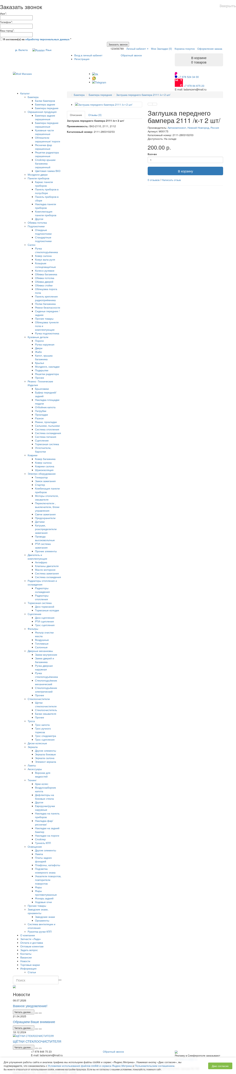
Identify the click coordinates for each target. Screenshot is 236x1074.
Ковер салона (43, 256)
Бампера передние (46, 108)
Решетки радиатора (47, 374)
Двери (38, 348)
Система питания (45, 436)
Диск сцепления (44, 617)
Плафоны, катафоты (47, 865)
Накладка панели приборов (45, 206)
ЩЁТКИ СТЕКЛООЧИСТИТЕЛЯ (37, 1041)
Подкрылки (41, 370)
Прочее (39, 377)
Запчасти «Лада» (30, 939)
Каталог (25, 93)
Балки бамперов (45, 100)
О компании (27, 935)
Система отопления (47, 429)
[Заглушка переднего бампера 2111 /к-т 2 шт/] (108, 104)
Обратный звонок (131, 55)
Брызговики (42, 388)
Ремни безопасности (47, 307)
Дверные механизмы (40, 651)
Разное (39, 418)
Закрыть (227, 6)
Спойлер (40, 839)
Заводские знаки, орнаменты (38, 911)
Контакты (25, 953)
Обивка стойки (44, 285)
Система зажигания (47, 573)
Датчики (40, 521)
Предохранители (45, 518)
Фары (38, 887)
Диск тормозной (44, 606)
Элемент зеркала (45, 761)
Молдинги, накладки (47, 366)
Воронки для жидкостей (42, 774)
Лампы (32, 765)
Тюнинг (32, 780)
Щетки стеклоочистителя (46, 704)
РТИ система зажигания (43, 545)
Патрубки (40, 411)
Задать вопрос (29, 950)
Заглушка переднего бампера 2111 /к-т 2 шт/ (143, 95)
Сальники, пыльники (47, 425)
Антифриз (41, 562)
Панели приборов (38, 178)
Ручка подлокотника (47, 333)
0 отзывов (153, 180)
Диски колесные (37, 743)
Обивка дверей (44, 281)
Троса (31, 721)
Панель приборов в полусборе (46, 191)
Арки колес (41, 784)
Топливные (41, 643)
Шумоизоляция (44, 470)
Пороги (39, 340)
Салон (31, 244)
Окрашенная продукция (42, 112)
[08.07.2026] (36, 1013)
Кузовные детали (38, 337)
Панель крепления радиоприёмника (46, 298)
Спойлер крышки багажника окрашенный (45, 163)
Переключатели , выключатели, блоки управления (47, 506)
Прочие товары (44, 318)
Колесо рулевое (44, 270)
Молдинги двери (38, 174)
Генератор (41, 477)
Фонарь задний (44, 898)
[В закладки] (150, 104)
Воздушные (42, 640)
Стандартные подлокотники (43, 239)
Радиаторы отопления (41, 597)
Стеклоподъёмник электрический (46, 689)
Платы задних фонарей (43, 859)
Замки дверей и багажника (44, 660)
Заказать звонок (118, 44)
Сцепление (42, 440)
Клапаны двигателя (47, 566)
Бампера (33, 97)
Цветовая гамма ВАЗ (47, 171)
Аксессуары (35, 769)
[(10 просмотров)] (40, 1013)
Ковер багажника (45, 459)
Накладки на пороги (47, 835)
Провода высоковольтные (45, 538)
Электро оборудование (42, 473)
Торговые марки (30, 965)
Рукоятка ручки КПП (40, 931)
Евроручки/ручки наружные (45, 807)
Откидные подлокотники (43, 231)
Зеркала (33, 747)
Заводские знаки (45, 917)
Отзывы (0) (95, 115)
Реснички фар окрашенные (43, 146)
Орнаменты (42, 920)
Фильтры (33, 629)
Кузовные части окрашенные (44, 132)
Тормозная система (47, 444)
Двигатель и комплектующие (37, 556)
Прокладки (41, 414)
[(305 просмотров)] (40, 1029)
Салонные (41, 647)
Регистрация (81, 59)
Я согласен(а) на (36, 39)
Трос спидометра (45, 736)
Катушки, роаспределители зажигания (46, 529)
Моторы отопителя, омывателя (47, 497)
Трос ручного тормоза (43, 730)
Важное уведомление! (30, 1005)
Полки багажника (45, 304)
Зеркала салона (44, 758)
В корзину (185, 171)
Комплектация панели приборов (45, 213)
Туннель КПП (43, 843)
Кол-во (152, 154)
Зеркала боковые (45, 754)
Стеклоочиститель (46, 710)
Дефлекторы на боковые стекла (44, 796)
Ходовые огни (43, 902)
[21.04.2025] (36, 1029)
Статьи (32, 972)
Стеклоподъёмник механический (46, 682)
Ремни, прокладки (46, 422)
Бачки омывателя (45, 713)
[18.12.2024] (36, 1048)
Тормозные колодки (47, 610)
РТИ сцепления (44, 621)
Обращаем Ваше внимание (34, 1021)
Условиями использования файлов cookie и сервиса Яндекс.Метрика (90, 1066)
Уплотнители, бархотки (43, 449)
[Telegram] (99, 82)
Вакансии (26, 957)
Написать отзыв (171, 180)
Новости (25, 961)
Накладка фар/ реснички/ (44, 822)
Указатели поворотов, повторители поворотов (48, 879)
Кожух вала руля (45, 259)
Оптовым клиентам (32, 946)
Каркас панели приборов (44, 183)
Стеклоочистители (39, 699)
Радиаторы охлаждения (42, 590)
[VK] (95, 74)
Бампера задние (45, 104)
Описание (76, 115)
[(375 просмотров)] (40, 1048)
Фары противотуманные (46, 892)
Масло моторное (45, 569)
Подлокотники (36, 226)
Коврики (32, 455)
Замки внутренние (46, 654)
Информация (28, 968)
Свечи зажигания (45, 514)
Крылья (39, 363)
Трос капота (42, 725)
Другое (39, 219)
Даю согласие (220, 1066)
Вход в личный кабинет (88, 55)
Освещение (35, 846)
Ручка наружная (44, 344)
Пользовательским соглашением (154, 1066)
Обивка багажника (46, 274)
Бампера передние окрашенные (46, 124)
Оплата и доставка (31, 942)
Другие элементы (45, 750)
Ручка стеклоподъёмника (46, 250)
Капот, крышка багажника (44, 357)
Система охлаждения (48, 433)
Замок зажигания (45, 481)
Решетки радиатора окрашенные (47, 154)
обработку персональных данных (47, 39)
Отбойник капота (45, 407)
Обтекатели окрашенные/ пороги (47, 139)
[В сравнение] (154, 104)
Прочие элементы (46, 551)
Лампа (39, 854)
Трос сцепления (45, 625)
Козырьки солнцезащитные (45, 265)
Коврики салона (44, 466)
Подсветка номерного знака (45, 870)
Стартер (40, 485)
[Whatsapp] (94, 78)
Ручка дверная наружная (44, 667)
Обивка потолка (37, 222)
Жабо (38, 352)
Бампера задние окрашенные (45, 117)
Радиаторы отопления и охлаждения (42, 582)
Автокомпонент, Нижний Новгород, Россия (193, 127)
